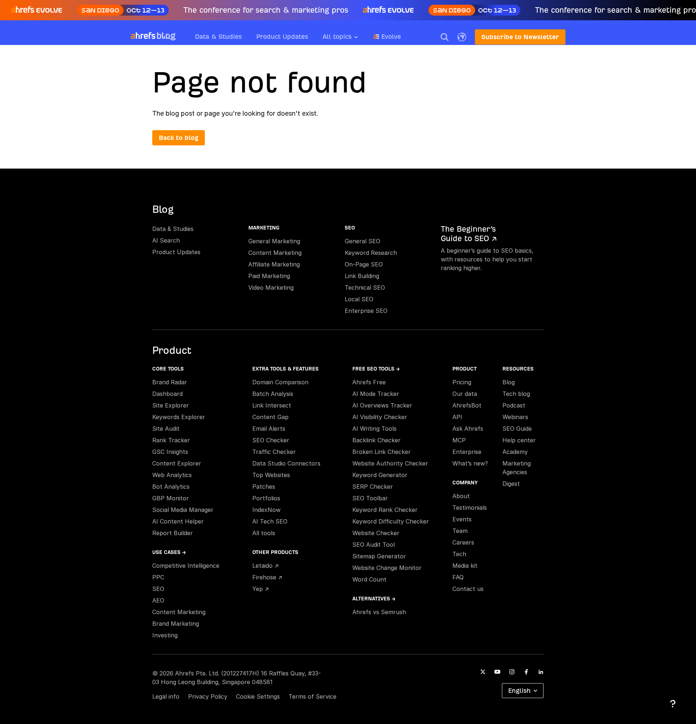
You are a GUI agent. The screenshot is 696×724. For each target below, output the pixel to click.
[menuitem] (348, 38)
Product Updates (282, 36)
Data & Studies (218, 36)
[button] (444, 37)
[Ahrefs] (143, 36)
